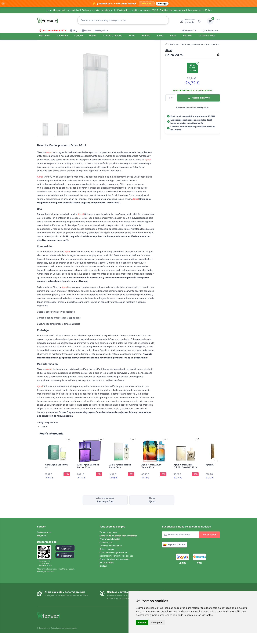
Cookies (103, 566)
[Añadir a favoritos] (68, 438)
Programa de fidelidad (109, 539)
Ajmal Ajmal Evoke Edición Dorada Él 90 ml (185, 466)
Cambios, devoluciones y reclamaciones (118, 535)
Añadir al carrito (200, 97)
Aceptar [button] (142, 622)
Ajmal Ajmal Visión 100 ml (56, 466)
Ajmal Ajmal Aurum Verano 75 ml (151, 466)
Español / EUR (176, 544)
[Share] (218, 54)
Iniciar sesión (210, 534)
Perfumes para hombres (192, 44)
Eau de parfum (212, 44)
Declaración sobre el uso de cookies (116, 556)
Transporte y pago (108, 532)
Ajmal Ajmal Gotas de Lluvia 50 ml (120, 466)
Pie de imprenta (106, 562)
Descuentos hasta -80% (54, 30)
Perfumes (174, 44)
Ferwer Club (191, 30)
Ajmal (49, 152)
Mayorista (103, 30)
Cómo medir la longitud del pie (113, 552)
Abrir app (162, 3)
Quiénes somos (44, 532)
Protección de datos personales (114, 559)
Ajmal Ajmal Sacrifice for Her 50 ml (88, 466)
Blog (75, 30)
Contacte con (211, 30)
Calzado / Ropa (207, 35)
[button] (65, 548)
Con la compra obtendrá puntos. (192, 107)
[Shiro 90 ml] (95, 81)
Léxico (87, 30)
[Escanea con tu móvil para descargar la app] (45, 552)
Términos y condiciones (110, 545)
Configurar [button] (157, 622)
